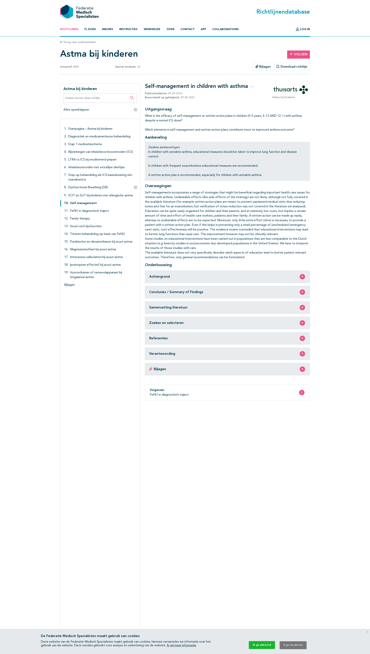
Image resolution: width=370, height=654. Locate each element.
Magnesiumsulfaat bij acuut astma (93, 249)
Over (170, 29)
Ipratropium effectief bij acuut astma (95, 264)
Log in (304, 29)
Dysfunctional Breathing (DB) (88, 187)
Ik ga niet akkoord (293, 645)
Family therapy (80, 218)
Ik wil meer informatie (181, 645)
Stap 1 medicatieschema (85, 144)
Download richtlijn (293, 66)
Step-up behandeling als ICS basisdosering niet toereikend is (100, 177)
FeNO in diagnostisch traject (89, 211)
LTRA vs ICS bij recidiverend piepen (92, 159)
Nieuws (107, 29)
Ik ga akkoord (262, 645)
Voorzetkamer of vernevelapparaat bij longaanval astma (96, 275)
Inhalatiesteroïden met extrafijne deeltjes (96, 167)
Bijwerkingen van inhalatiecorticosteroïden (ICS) (100, 152)
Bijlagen (264, 66)
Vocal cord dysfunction (86, 226)
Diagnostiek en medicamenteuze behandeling (99, 136)
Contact (188, 29)
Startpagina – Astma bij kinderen (90, 128)
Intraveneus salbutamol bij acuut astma (96, 257)
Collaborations (225, 29)
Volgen (300, 54)
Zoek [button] (92, 29)
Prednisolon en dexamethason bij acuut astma (101, 241)
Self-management (83, 203)
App (203, 29)
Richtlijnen (69, 29)
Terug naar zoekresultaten (79, 42)
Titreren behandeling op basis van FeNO (97, 234)
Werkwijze (152, 29)
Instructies (128, 29)
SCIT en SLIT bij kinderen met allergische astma (100, 195)
